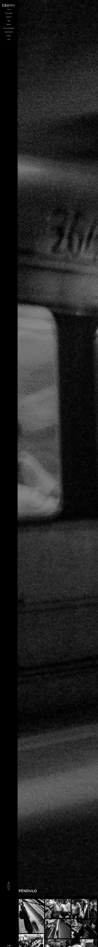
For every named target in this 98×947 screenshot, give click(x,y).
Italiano (8, 888)
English (8, 883)
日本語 (8, 889)
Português (8, 886)
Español (8, 885)
